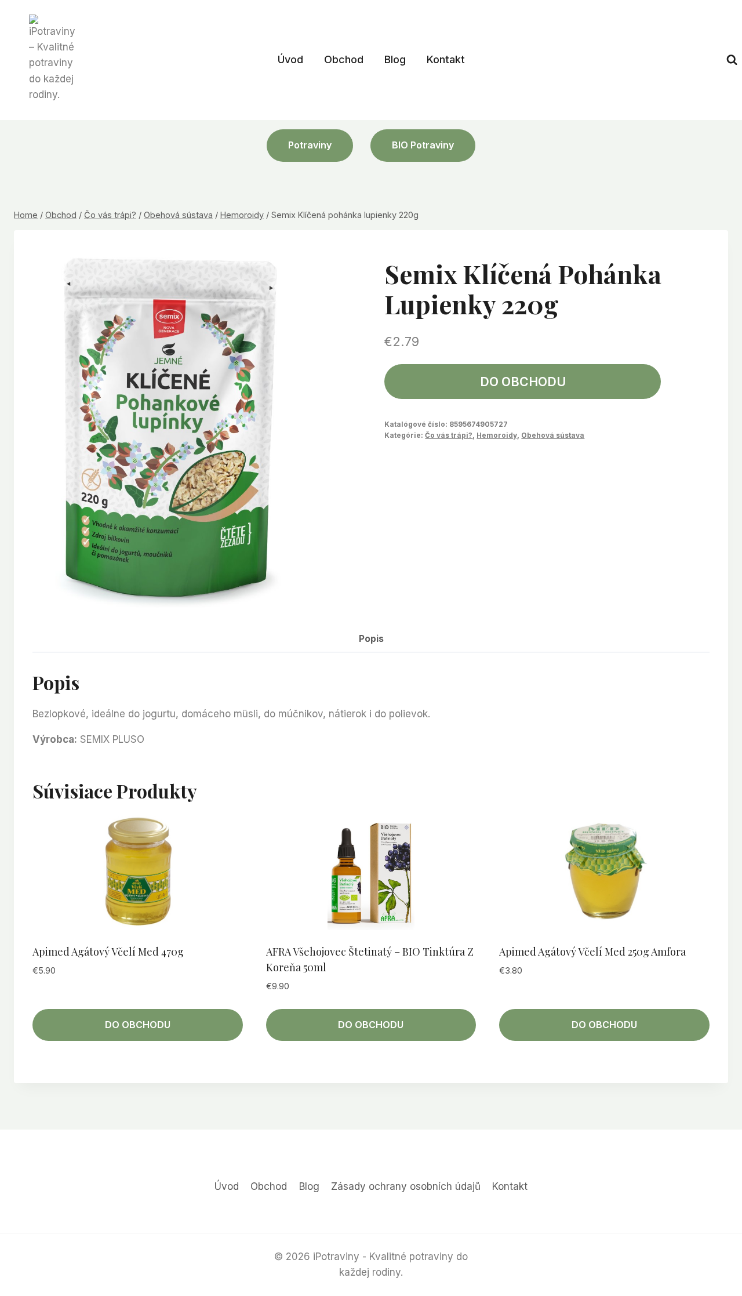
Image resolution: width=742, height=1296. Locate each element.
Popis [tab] (371, 638)
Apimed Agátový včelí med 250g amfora (592, 952)
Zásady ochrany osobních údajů (406, 1186)
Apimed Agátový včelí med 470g (108, 952)
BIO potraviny (423, 145)
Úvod (290, 59)
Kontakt (446, 59)
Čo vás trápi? (448, 435)
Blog (395, 59)
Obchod (343, 59)
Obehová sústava (552, 435)
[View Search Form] (732, 60)
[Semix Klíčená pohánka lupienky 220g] (167, 428)
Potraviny (310, 145)
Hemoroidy (497, 435)
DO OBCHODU (523, 381)
